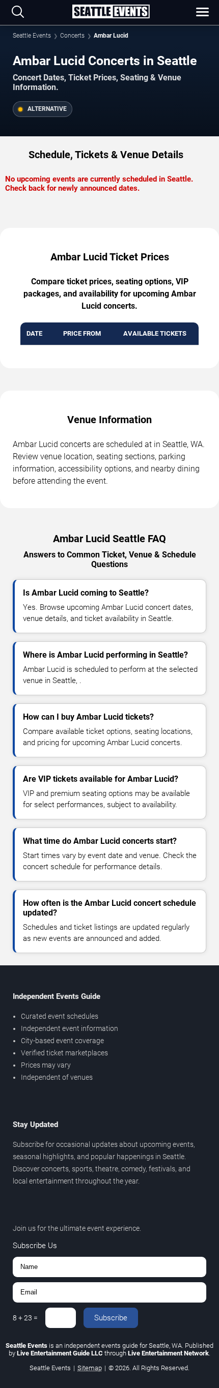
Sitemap (89, 1368)
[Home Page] (111, 12)
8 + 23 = (25, 1318)
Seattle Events (32, 35)
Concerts (72, 35)
